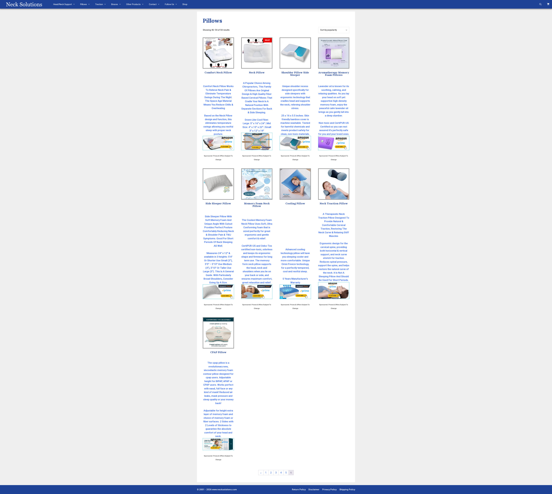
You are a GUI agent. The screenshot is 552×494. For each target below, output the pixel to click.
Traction (99, 4)
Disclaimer (313, 489)
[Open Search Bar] (540, 4)
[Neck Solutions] (24, 4)
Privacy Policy (329, 489)
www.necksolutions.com (224, 489)
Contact (153, 4)
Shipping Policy (347, 489)
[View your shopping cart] (548, 4)
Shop (184, 4)
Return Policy (299, 489)
